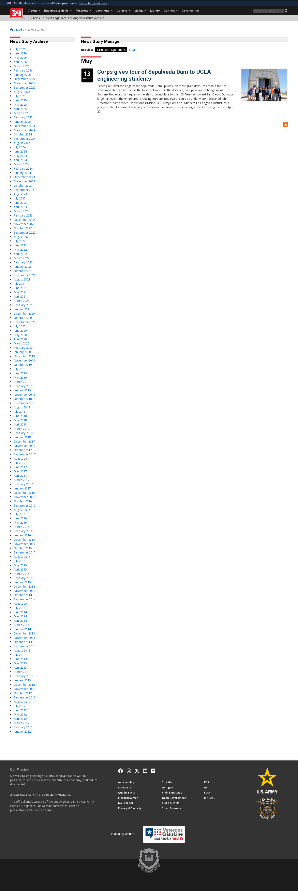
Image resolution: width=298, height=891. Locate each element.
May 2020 (20, 335)
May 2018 (20, 420)
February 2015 (23, 578)
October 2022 (23, 228)
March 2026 (21, 66)
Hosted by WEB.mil (123, 834)
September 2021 (24, 275)
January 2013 (22, 680)
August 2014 (22, 603)
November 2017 (24, 446)
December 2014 (24, 586)
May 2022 (20, 249)
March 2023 (21, 211)
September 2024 (24, 139)
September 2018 (24, 403)
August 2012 (22, 702)
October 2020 (23, 318)
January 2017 (22, 488)
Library (155, 10)
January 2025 (22, 121)
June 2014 (20, 612)
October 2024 (23, 134)
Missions (82, 10)
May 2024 (20, 156)
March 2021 (21, 301)
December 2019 (24, 356)
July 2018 (20, 412)
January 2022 (22, 266)
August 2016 (22, 510)
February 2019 (23, 386)
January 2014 (22, 629)
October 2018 (23, 399)
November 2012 (24, 689)
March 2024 (21, 164)
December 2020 (24, 313)
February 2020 (23, 348)
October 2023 (23, 185)
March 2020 (21, 343)
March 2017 (21, 480)
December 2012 (24, 684)
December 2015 (24, 539)
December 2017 (24, 441)
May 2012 (20, 714)
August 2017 (22, 458)
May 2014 (20, 616)
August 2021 (22, 279)
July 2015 (20, 561)
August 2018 (22, 407)
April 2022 (20, 254)
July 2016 (20, 514)
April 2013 (20, 667)
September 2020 (24, 322)
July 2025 (20, 96)
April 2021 (20, 296)
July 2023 (20, 198)
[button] (94, 3)
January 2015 (22, 582)
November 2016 (24, 497)
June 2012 (20, 710)
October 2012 (23, 693)
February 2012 (23, 727)
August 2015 (22, 557)
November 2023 (24, 181)
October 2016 (23, 501)
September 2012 (24, 697)
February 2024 (23, 168)
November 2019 (24, 360)
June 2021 (20, 288)
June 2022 (20, 245)
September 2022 (24, 232)
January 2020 (22, 352)
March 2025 (21, 113)
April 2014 (20, 621)
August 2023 (22, 194)
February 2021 (23, 305)
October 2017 (23, 450)
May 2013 (20, 663)
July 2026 (20, 49)
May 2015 (20, 565)
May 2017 (20, 471)
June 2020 (20, 330)
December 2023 (24, 177)
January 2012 (22, 731)
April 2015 (20, 569)
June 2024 (20, 151)
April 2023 (20, 207)
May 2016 (20, 522)
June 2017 (20, 467)
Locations (102, 10)
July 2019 (20, 369)
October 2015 (23, 548)
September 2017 (24, 454)
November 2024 (24, 130)
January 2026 (22, 75)
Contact (170, 10)
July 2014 (20, 608)
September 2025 (24, 87)
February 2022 (23, 262)
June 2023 (20, 203)
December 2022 (24, 220)
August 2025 (22, 92)
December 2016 (24, 493)
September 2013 (24, 646)
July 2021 (20, 284)
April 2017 (20, 475)
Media (139, 10)
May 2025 (20, 104)
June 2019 (20, 373)
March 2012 (21, 723)
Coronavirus (190, 10)
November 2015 (24, 544)
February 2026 (23, 70)
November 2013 (24, 638)
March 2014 (21, 625)
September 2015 (24, 552)
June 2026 (20, 53)
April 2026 (20, 62)
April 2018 (20, 424)
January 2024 (22, 173)
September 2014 (24, 599)
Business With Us (56, 10)
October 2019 (23, 365)
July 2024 (20, 147)
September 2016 (24, 505)
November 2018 (24, 394)
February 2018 (23, 433)
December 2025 (24, 79)
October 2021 (23, 271)
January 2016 (22, 535)
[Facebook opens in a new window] (120, 770)
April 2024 (20, 160)
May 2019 (20, 377)
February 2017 (23, 484)
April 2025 (20, 109)
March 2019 (21, 382)
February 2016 (23, 531)
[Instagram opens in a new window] (129, 770)
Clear (132, 50)
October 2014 (23, 595)
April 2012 (20, 719)
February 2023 (23, 215)
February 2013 (23, 676)
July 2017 (20, 463)
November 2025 (24, 83)
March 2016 (21, 527)
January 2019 (22, 390)
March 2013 (21, 672)
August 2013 (22, 650)
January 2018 (22, 437)
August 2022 (22, 237)
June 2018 (20, 416)
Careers (122, 10)
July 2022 (20, 241)
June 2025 (20, 100)
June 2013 (20, 659)
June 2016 (20, 518)
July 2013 (20, 655)
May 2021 (20, 292)
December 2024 (24, 126)
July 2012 (20, 706)
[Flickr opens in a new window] (153, 770)
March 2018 (21, 429)
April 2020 (20, 339)
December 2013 (24, 633)
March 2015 (21, 574)
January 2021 (22, 309)
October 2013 (23, 642)
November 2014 (24, 591)
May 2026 (20, 58)
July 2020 (20, 326)
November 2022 (24, 224)
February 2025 (23, 117)
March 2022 (21, 258)
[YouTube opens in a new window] (145, 770)
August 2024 (22, 143)
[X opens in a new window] (137, 770)
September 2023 (24, 190)
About (33, 10)
